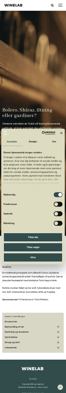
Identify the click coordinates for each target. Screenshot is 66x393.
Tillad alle (33, 237)
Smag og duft (12, 342)
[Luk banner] (61, 133)
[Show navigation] (61, 5)
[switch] (58, 204)
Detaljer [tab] (33, 141)
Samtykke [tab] (12, 141)
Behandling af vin (14, 327)
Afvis (33, 257)
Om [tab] (54, 141)
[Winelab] (13, 5)
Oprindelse (11, 337)
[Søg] (52, 5)
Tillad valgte (33, 247)
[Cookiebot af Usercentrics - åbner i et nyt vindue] (42, 133)
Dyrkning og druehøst (17, 332)
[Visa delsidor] (58, 326)
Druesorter (11, 321)
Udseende (11, 347)
